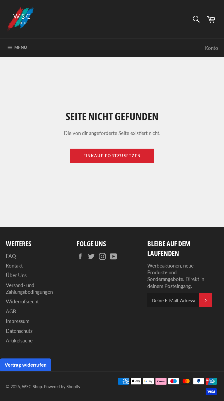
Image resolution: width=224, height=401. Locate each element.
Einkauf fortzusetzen (112, 155)
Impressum (17, 321)
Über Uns (16, 275)
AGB (11, 311)
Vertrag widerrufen (26, 365)
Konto (211, 48)
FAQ (11, 256)
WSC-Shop (32, 386)
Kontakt (14, 266)
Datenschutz (19, 331)
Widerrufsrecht (22, 301)
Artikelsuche (19, 340)
